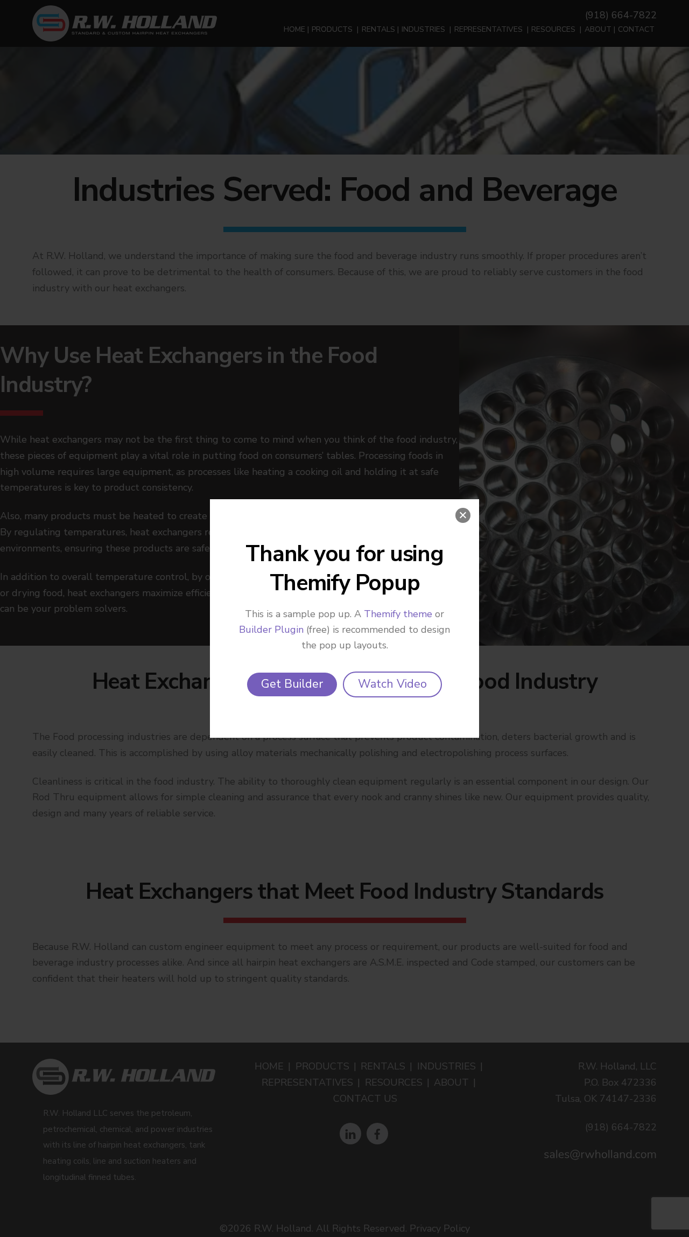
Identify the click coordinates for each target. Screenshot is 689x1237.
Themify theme (398, 613)
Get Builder (292, 684)
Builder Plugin (271, 629)
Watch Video (392, 684)
